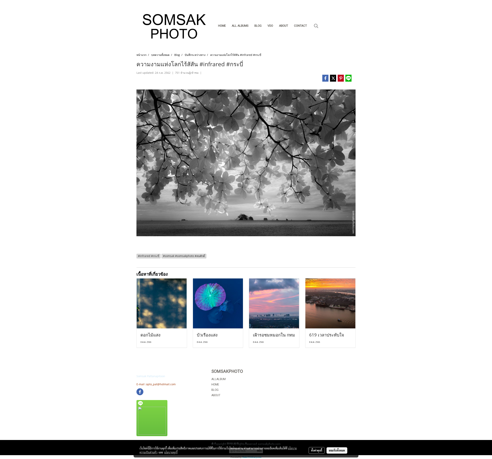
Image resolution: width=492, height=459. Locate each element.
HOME (215, 384)
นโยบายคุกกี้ (171, 452)
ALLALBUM (218, 379)
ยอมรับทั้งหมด (337, 450)
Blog (258, 25)
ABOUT (215, 395)
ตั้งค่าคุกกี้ (316, 450)
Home (222, 25)
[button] (316, 26)
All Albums (240, 25)
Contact (300, 25)
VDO (270, 25)
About (283, 25)
